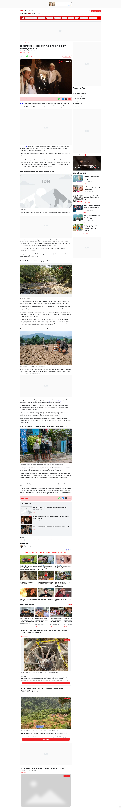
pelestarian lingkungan (56, 401)
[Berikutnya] (72, 613)
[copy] (69, 99)
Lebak (22, 103)
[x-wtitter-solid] (66, 99)
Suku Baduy (23, 147)
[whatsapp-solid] (59, 99)
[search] (89, 11)
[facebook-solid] (63, 99)
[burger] (100, 13)
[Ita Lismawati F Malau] (21, 546)
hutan (31, 105)
